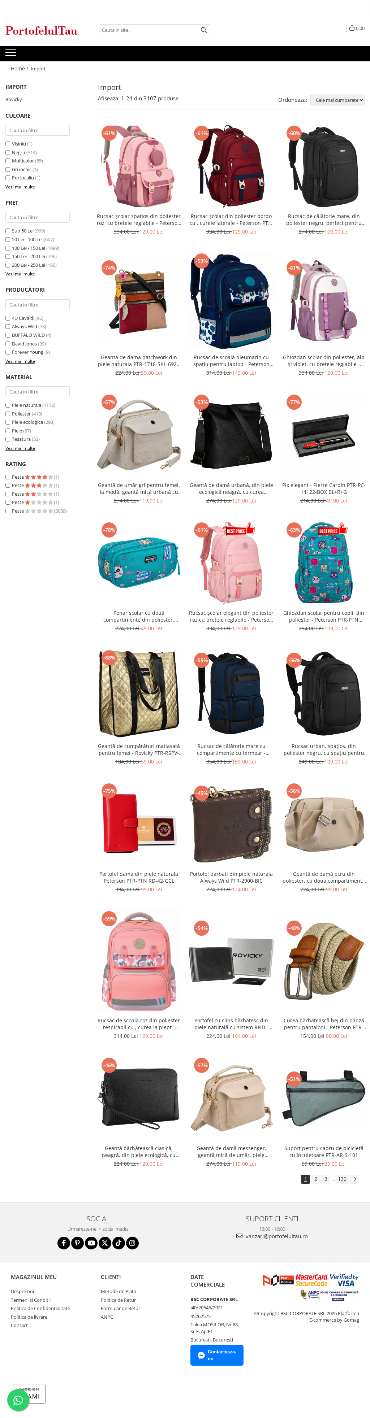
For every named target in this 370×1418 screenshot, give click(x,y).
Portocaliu (23, 177)
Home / (20, 68)
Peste (18, 477)
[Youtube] (91, 1243)
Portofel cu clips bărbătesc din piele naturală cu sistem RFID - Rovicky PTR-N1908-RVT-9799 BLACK (231, 1024)
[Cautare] (203, 30)
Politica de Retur (118, 1300)
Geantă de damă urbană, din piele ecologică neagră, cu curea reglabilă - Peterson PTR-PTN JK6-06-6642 (231, 488)
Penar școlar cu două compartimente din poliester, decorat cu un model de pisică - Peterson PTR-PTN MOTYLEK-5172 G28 (139, 616)
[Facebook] (63, 1243)
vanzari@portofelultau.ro (276, 1236)
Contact (19, 1325)
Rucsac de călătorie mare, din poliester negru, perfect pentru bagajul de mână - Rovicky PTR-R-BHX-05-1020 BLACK (324, 219)
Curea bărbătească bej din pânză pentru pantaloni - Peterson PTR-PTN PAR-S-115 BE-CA (324, 1024)
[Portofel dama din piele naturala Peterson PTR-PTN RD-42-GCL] (138, 824)
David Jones (24, 343)
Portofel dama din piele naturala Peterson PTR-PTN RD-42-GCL (138, 877)
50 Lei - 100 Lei (27, 239)
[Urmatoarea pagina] (354, 1179)
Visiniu (19, 143)
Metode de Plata (118, 1291)
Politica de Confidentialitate (40, 1308)
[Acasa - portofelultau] (41, 30)
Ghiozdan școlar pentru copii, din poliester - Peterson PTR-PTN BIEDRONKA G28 (323, 616)
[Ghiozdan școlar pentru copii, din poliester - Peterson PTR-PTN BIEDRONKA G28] (323, 563)
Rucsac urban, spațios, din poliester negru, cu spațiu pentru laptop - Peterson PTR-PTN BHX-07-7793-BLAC (324, 749)
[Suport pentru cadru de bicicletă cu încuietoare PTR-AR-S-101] (323, 1098)
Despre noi (22, 1291)
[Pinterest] (77, 1243)
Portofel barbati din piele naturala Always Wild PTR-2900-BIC (231, 877)
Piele (17, 430)
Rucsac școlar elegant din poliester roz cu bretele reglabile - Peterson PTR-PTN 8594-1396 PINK (231, 616)
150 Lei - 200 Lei (28, 256)
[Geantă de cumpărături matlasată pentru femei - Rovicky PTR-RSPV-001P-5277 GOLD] (138, 693)
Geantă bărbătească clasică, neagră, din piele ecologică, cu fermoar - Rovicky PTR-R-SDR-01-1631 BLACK (139, 1151)
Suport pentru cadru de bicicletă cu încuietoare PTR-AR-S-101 (323, 1151)
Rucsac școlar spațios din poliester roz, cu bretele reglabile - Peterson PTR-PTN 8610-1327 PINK (139, 219)
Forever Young (27, 352)
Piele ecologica (27, 422)
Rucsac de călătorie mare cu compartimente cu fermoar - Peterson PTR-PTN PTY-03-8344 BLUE (231, 749)
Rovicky (13, 99)
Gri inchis (21, 169)
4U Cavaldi (23, 318)
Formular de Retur (120, 1308)
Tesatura (21, 439)
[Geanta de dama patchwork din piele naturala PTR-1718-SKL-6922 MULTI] (138, 301)
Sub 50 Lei (23, 230)
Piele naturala (26, 405)
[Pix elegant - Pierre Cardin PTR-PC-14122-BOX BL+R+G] (323, 435)
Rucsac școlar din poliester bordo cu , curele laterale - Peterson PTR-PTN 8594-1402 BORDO (231, 219)
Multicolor (23, 160)
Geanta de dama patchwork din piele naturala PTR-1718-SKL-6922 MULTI (139, 360)
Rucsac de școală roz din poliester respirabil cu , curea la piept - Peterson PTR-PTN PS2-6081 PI (139, 1024)
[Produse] (11, 54)
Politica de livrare (29, 1317)
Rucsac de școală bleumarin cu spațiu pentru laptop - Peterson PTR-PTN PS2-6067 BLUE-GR (231, 360)
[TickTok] (118, 1243)
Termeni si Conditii (31, 1300)
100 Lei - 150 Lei (28, 248)
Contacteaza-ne (222, 1355)
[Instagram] (132, 1243)
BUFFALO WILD (28, 335)
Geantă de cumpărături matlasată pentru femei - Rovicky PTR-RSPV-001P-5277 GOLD (139, 749)
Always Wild (24, 326)
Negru (18, 152)
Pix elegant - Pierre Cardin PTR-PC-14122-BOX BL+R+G (324, 488)
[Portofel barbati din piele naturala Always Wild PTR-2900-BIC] (231, 824)
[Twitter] (105, 1243)
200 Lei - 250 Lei (28, 265)
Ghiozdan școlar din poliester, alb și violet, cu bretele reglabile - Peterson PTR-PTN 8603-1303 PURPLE (324, 360)
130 (342, 1178)
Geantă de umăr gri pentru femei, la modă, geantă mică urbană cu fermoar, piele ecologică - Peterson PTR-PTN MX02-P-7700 (139, 488)
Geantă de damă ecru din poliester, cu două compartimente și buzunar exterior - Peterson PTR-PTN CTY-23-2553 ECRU (323, 877)
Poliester (21, 413)
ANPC (107, 1317)
